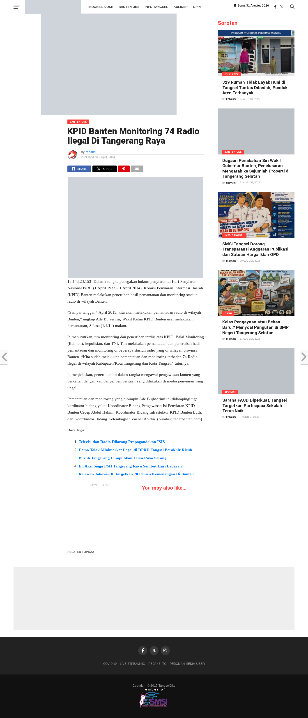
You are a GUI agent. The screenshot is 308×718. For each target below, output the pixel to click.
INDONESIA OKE (100, 7)
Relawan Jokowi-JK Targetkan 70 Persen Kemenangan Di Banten (136, 474)
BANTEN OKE (129, 7)
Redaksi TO (157, 663)
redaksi (91, 152)
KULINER (181, 7)
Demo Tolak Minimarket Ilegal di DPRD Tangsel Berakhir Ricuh (135, 450)
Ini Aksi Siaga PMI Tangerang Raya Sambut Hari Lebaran (130, 466)
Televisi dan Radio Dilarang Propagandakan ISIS (122, 442)
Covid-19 (110, 663)
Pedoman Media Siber (187, 663)
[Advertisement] (101, 516)
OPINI (197, 7)
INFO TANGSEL (156, 7)
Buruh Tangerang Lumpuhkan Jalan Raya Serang (122, 458)
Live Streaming (132, 663)
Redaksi (231, 99)
